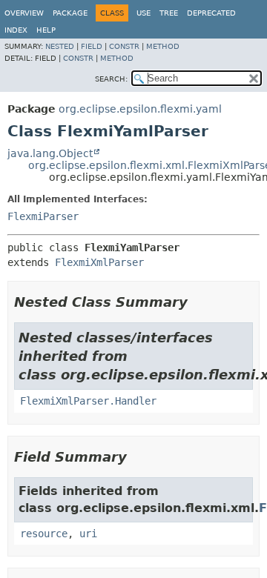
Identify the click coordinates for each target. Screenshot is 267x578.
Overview (24, 13)
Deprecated (211, 13)
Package (70, 13)
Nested (59, 46)
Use (143, 13)
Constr (124, 46)
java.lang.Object (50, 153)
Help (46, 30)
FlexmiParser (43, 216)
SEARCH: (111, 79)
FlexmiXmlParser (99, 262)
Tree (168, 13)
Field (91, 46)
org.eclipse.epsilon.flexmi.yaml (140, 109)
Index (15, 30)
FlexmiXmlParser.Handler (88, 401)
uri (88, 533)
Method (162, 46)
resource (43, 533)
